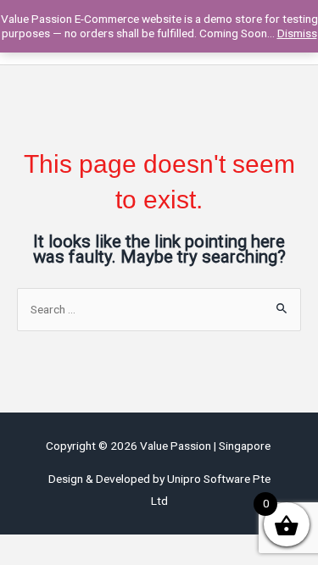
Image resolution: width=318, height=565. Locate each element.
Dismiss (297, 33)
